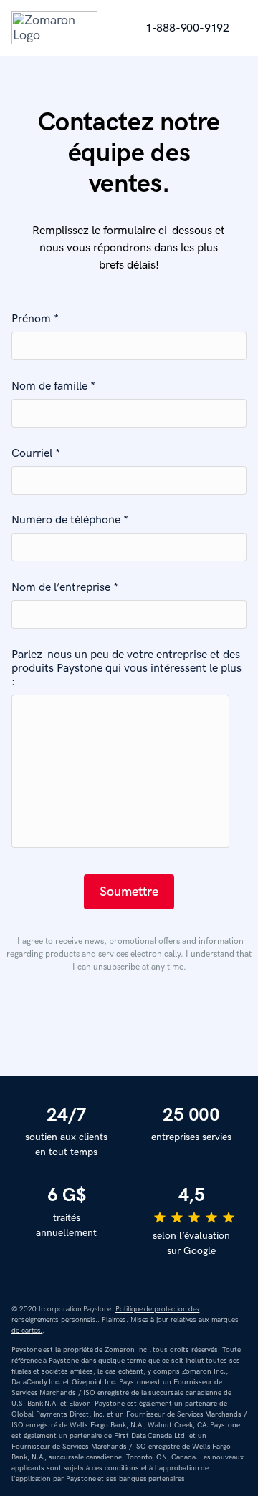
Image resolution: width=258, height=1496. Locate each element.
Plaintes (114, 1320)
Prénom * (35, 319)
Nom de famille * (53, 386)
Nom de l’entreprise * (64, 587)
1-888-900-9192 (187, 28)
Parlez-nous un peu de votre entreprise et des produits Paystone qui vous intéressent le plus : (126, 668)
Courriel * (35, 453)
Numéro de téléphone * (69, 520)
